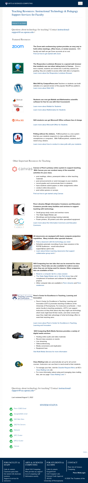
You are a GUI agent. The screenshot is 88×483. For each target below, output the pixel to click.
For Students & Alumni (55, 463)
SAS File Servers (19, 425)
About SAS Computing (32, 469)
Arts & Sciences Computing (34, 463)
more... (85, 452)
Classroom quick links (11, 471)
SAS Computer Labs (53, 474)
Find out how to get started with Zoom (47, 54)
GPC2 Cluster (18, 441)
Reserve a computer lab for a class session (51, 274)
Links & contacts (9, 469)
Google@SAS (51, 471)
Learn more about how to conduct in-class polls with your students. (57, 144)
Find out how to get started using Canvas (48, 193)
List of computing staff (32, 474)
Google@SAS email (20, 414)
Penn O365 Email (20, 408)
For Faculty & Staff (12, 463)
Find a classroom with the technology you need (53, 242)
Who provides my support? (34, 471)
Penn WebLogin (79, 473)
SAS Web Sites (19, 419)
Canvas (16, 446)
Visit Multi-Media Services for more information (50, 351)
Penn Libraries (68, 283)
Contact (72, 462)
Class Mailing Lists (43, 370)
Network (17, 430)
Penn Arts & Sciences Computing (75, 468)
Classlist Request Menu (66, 368)
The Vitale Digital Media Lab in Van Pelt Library (53, 276)
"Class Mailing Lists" (57, 374)
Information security (31, 476)
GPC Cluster (18, 435)
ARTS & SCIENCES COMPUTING (20, 3)
